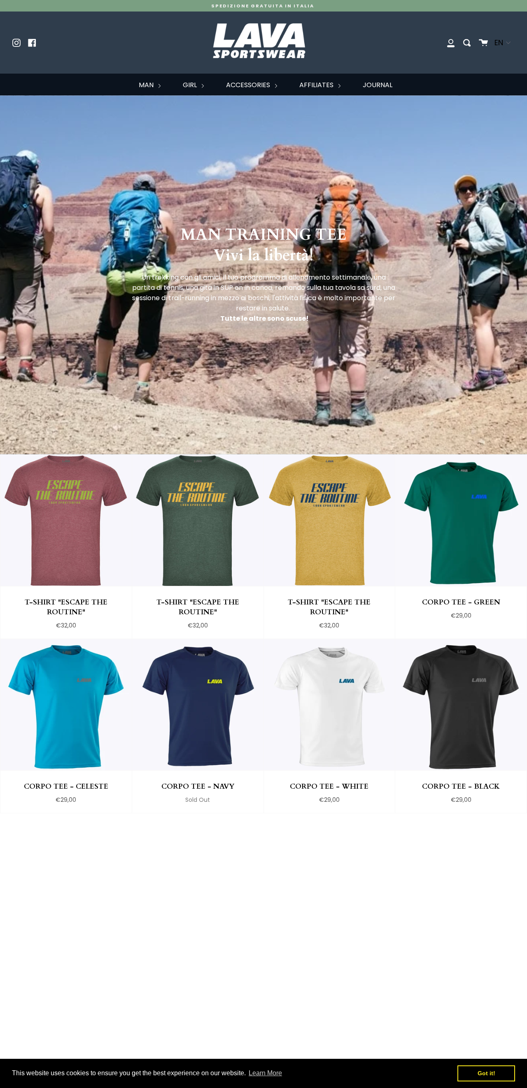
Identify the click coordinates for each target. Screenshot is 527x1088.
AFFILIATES (317, 85)
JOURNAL (377, 85)
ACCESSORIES (249, 85)
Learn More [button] (265, 1072)
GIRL (190, 85)
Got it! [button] (486, 1073)
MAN (147, 85)
